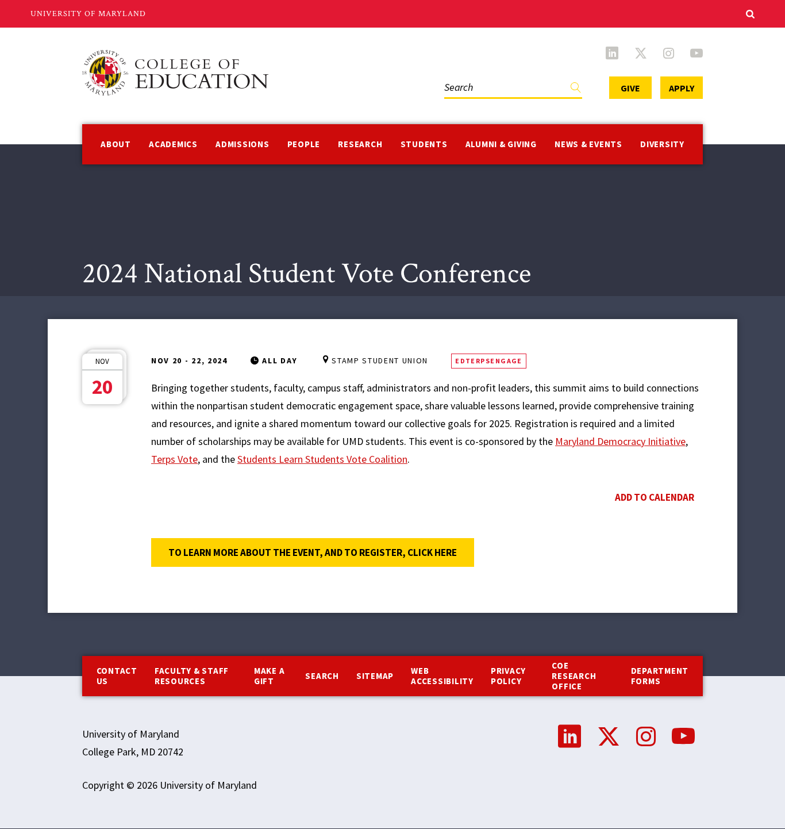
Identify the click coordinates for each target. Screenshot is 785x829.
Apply (681, 88)
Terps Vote (174, 459)
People (304, 144)
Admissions (243, 144)
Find (576, 89)
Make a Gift (269, 675)
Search (456, 75)
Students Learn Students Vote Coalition (322, 459)
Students (424, 144)
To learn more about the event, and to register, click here (321, 552)
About (116, 144)
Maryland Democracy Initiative (620, 441)
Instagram (668, 53)
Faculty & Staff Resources (192, 675)
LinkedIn (612, 53)
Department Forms (660, 675)
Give (630, 88)
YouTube (696, 53)
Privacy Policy (508, 675)
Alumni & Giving (501, 144)
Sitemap (375, 675)
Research (360, 144)
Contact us (117, 675)
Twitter (640, 53)
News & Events (588, 144)
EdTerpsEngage (488, 360)
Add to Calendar (654, 497)
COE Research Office (574, 676)
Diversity (662, 144)
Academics (173, 144)
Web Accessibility (442, 675)
